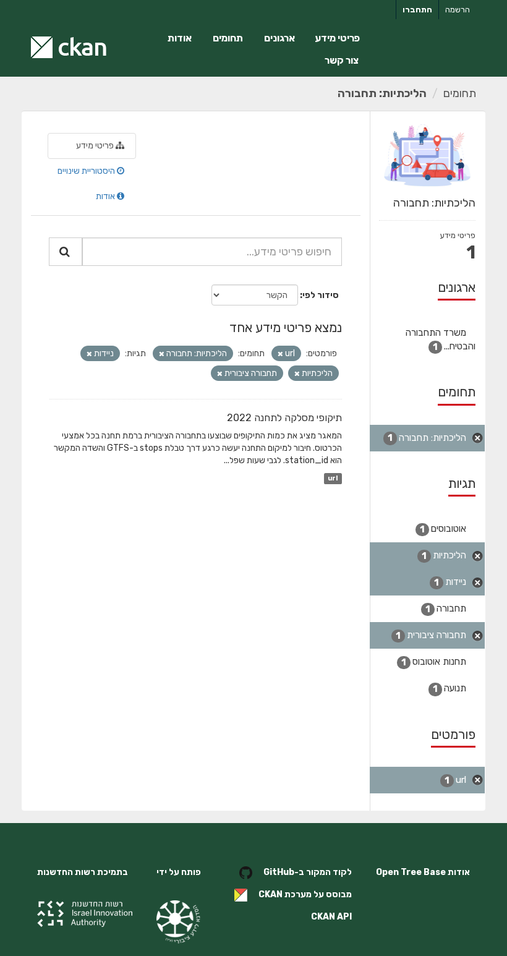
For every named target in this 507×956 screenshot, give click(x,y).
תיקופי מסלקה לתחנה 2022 (284, 418)
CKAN (270, 894)
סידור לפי (320, 295)
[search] (65, 251)
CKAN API (331, 916)
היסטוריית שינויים (87, 171)
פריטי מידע (337, 38)
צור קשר (342, 60)
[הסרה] (280, 354)
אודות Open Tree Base (423, 872)
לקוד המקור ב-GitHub (307, 872)
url (333, 478)
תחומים (228, 38)
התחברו (417, 9)
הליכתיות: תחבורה (382, 93)
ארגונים (279, 38)
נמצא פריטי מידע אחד (285, 327)
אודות (180, 38)
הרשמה (457, 9)
